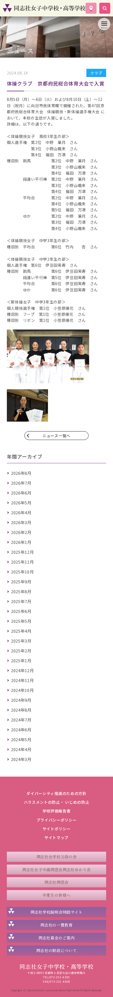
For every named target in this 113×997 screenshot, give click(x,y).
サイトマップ (56, 837)
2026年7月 (21, 483)
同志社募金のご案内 (56, 938)
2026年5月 (21, 502)
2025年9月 (21, 581)
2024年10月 (22, 690)
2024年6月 (21, 729)
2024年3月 (21, 759)
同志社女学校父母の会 (56, 856)
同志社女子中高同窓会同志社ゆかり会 (56, 869)
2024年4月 (21, 749)
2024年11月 (22, 680)
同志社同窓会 (56, 882)
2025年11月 (22, 562)
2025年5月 (21, 621)
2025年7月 (21, 601)
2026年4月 (21, 512)
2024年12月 (22, 670)
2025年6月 (21, 611)
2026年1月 (21, 542)
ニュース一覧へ (56, 435)
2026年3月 (21, 522)
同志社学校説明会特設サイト (56, 912)
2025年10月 (22, 572)
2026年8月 (21, 473)
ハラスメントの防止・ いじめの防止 (56, 802)
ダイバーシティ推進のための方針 (56, 793)
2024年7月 (21, 720)
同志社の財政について (56, 950)
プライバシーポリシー (56, 820)
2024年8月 (21, 710)
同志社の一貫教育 (56, 925)
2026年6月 (21, 493)
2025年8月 (21, 591)
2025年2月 (21, 651)
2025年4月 (21, 631)
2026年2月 (21, 532)
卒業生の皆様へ (57, 895)
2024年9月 (21, 700)
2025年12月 (22, 552)
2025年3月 (21, 641)
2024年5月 (21, 739)
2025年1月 (21, 660)
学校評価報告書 (57, 811)
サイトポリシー (57, 828)
